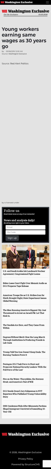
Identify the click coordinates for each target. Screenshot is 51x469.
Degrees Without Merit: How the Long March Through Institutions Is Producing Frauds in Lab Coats (24, 340)
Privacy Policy (25, 459)
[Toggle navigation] (47, 2)
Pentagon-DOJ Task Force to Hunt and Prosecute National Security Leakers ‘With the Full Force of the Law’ (24, 367)
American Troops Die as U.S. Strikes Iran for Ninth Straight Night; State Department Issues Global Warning (24, 298)
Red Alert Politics (19, 63)
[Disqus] (25, 101)
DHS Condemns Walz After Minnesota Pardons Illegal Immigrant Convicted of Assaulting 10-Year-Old (24, 409)
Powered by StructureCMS (25, 464)
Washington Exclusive (17, 2)
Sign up (12, 238)
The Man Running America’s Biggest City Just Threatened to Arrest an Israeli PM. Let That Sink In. (24, 313)
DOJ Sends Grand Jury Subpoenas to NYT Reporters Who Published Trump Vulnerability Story (24, 394)
